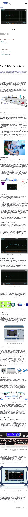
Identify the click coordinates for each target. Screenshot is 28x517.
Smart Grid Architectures (6, 54)
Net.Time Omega (4, 42)
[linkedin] (1, 34)
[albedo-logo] (6, 2)
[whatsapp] (8, 34)
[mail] (4, 34)
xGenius (2, 41)
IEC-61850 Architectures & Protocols (8, 53)
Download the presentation (6, 51)
